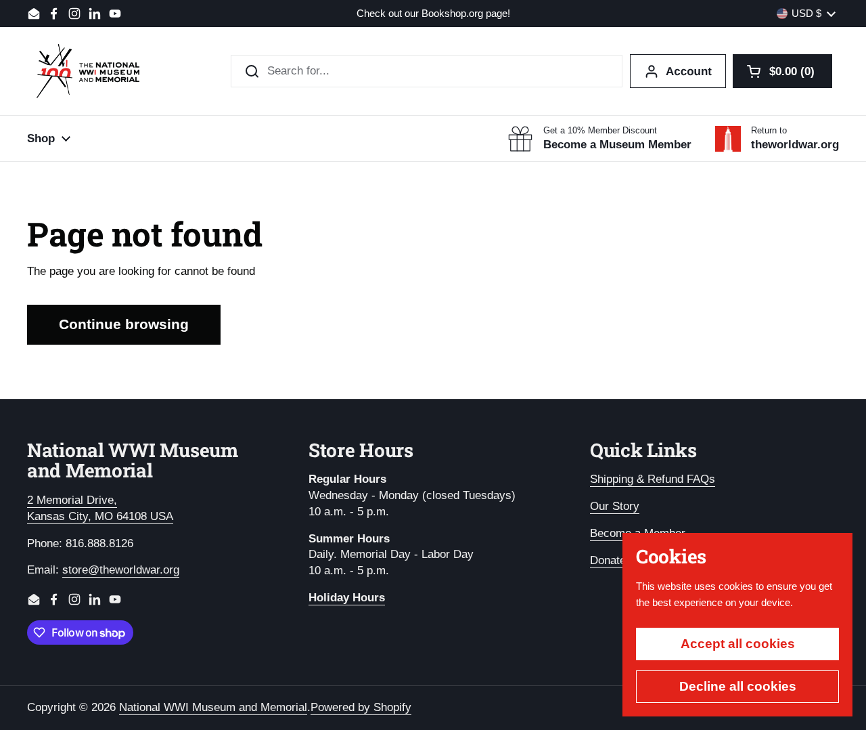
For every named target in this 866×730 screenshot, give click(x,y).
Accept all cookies (738, 644)
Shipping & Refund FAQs (652, 479)
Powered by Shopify (361, 707)
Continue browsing (124, 324)
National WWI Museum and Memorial (213, 707)
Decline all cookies (737, 686)
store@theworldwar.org (120, 569)
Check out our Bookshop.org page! (433, 14)
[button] (782, 71)
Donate (608, 560)
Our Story (614, 506)
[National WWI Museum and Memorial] (88, 71)
